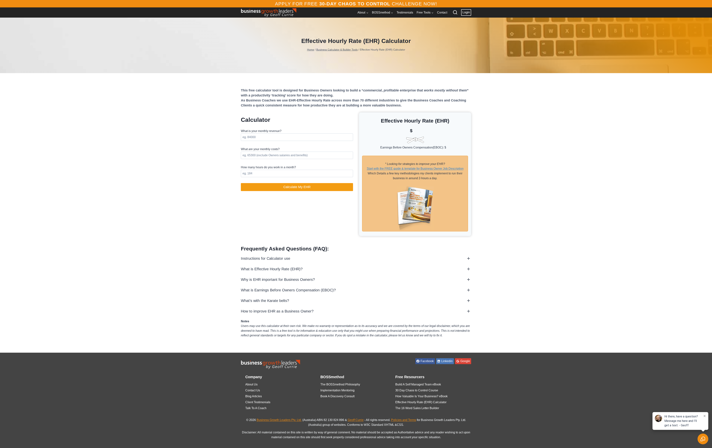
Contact (442, 12)
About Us (251, 384)
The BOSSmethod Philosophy (340, 384)
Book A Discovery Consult (337, 396)
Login (466, 12)
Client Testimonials (257, 402)
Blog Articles (253, 396)
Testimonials (405, 12)
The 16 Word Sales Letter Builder (417, 408)
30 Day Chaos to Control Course (416, 390)
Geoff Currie (356, 420)
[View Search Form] (455, 12)
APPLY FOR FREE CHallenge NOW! (356, 3)
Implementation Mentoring (337, 390)
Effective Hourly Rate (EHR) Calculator (420, 402)
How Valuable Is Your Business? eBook (421, 396)
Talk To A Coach (255, 408)
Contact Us (252, 390)
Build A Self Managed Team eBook (418, 384)
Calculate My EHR (297, 187)
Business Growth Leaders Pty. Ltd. (279, 420)
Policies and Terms (403, 420)
